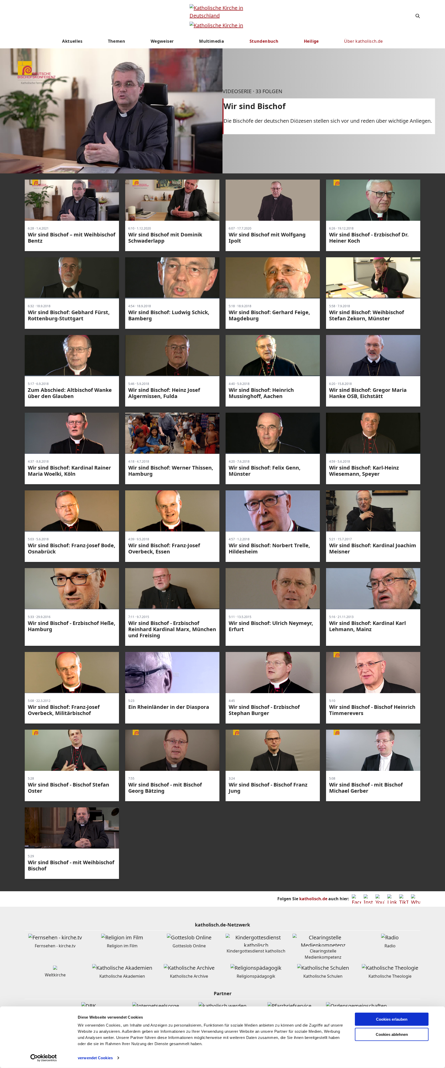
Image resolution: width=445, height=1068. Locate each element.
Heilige (311, 41)
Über (363, 41)
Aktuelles (72, 41)
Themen (116, 41)
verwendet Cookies (95, 1058)
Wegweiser (162, 41)
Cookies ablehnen (392, 1034)
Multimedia (211, 41)
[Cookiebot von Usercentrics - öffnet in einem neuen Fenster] (43, 1058)
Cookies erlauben (391, 1019)
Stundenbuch (264, 41)
